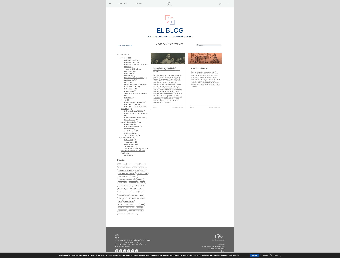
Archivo (123, 100)
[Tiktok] (124, 250)
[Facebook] (116, 250)
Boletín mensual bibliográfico (125, 170)
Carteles (143, 170)
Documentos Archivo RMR (133, 107)
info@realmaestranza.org (122, 246)
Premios (120, 201)
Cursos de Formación (132, 126)
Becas (119, 167)
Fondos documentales (123, 192)
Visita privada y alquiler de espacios (212, 246)
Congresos (128, 73)
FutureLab (128, 82)
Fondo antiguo (138, 189)
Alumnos (130, 164)
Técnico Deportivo (130, 135)
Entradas (221, 244)
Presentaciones (129, 120)
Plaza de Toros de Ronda (138, 198)
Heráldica (120, 195)
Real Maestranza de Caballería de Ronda (128, 204)
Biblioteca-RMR (143, 167)
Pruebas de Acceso (129, 201)
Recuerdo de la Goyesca (199, 68)
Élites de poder (133, 213)
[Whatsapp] (136, 250)
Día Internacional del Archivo (134, 102)
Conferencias (140, 179)
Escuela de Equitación (129, 122)
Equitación (128, 186)
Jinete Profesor (129, 131)
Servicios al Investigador (216, 249)
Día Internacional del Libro (133, 118)
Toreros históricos (122, 210)
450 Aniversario (122, 164)
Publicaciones (129, 89)
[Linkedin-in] (128, 250)
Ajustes (276, 255)
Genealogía (134, 192)
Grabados (141, 192)
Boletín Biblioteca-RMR (132, 111)
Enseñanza (121, 186)
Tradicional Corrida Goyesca (134, 149)
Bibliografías (126, 167)
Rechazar (265, 255)
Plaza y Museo (126, 137)
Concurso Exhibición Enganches (126, 179)
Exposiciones (129, 80)
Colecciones (128, 140)
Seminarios (128, 98)
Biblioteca (124, 109)
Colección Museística (123, 176)
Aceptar (254, 255)
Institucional (128, 155)
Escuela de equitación (138, 186)
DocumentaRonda (130, 104)
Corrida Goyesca (122, 182)
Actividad (124, 58)
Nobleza (120, 198)
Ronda (142, 204)
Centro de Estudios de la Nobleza (136, 113)
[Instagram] (120, 250)
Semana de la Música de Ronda (135, 93)
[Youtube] (132, 250)
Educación (128, 76)
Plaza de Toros (129, 144)
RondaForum (129, 91)
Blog (222, 251)
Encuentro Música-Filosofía (134, 78)
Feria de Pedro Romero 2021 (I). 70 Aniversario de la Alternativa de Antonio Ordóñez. (166, 69)
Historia (127, 195)
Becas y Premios (130, 60)
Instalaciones (129, 129)
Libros (141, 195)
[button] (110, 3)
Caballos (137, 170)
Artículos (142, 164)
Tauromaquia (129, 146)
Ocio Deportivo (129, 133)
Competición (128, 124)
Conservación (129, 142)
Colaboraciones (129, 62)
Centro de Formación (142, 173)
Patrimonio (127, 198)
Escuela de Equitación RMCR (125, 189)
